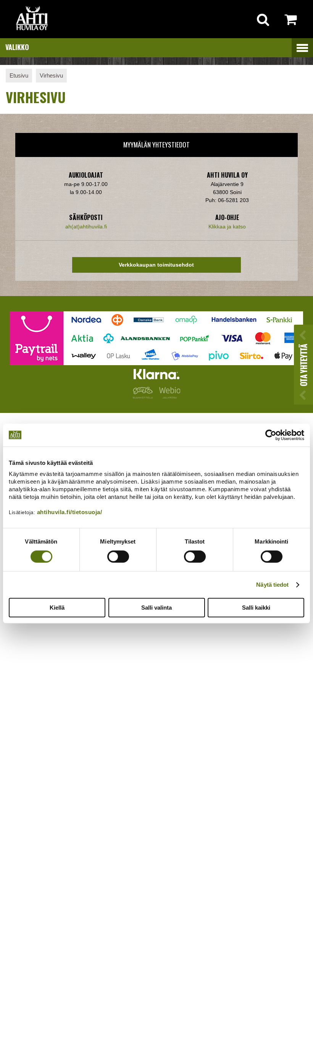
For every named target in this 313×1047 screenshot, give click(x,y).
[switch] (118, 556)
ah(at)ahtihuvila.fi (86, 226)
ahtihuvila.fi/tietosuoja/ (69, 512)
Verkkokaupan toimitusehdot (156, 265)
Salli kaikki (256, 607)
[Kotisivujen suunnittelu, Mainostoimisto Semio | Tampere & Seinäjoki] (144, 396)
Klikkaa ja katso (227, 226)
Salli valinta (156, 607)
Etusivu (19, 75)
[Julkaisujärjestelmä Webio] (168, 396)
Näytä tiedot (272, 584)
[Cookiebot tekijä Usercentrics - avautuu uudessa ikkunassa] (270, 435)
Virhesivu (51, 75)
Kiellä (57, 607)
